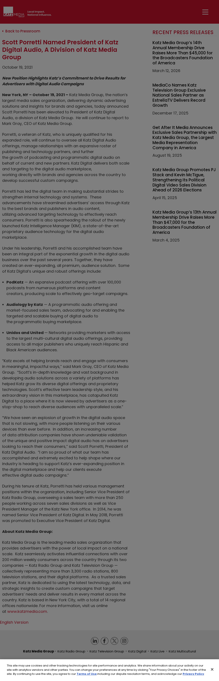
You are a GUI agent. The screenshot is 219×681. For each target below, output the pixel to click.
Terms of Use (87, 674)
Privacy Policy (193, 674)
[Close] (212, 669)
